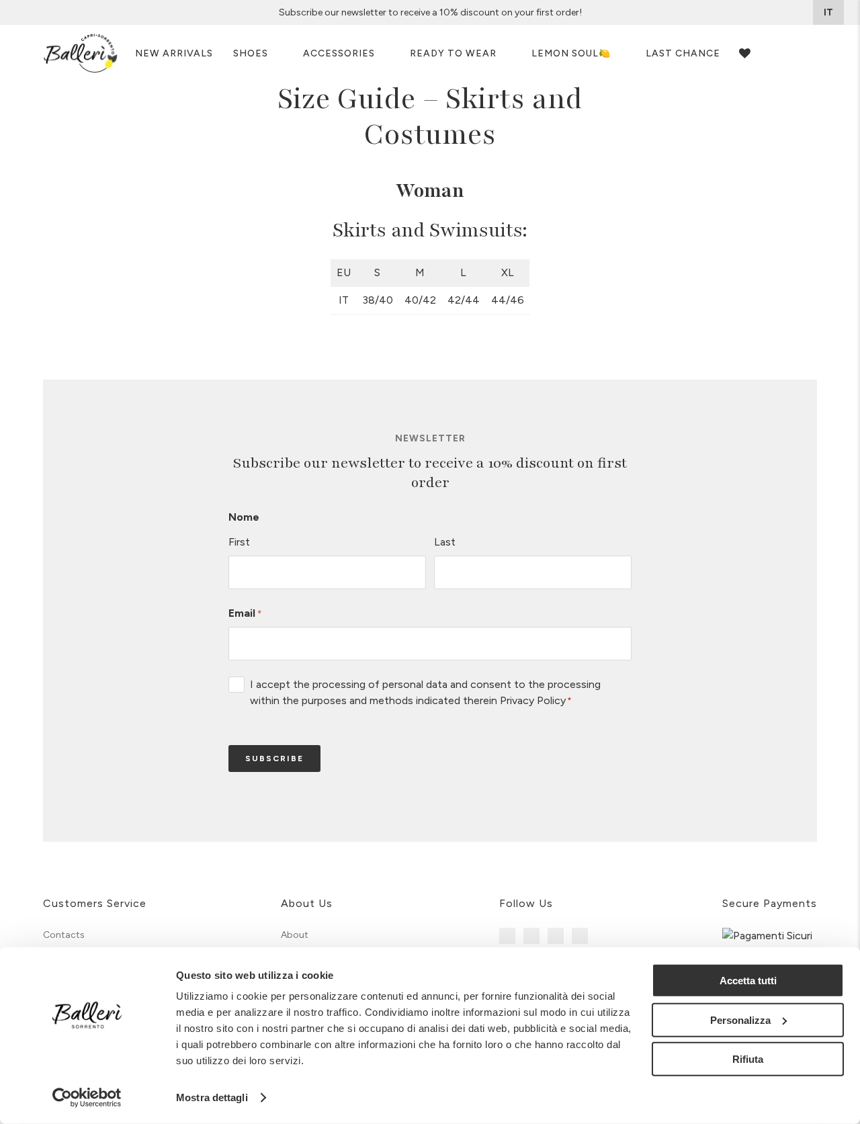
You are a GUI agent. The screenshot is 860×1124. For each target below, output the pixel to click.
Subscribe (274, 758)
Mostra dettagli (212, 1097)
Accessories (339, 53)
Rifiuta (747, 1059)
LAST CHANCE (683, 53)
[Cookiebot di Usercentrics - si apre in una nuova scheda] (87, 1098)
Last (445, 541)
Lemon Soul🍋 (571, 53)
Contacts (64, 935)
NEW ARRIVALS (174, 53)
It (828, 12)
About (294, 935)
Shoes (250, 53)
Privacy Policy (533, 700)
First (239, 541)
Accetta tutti (748, 980)
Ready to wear (453, 53)
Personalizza (740, 1019)
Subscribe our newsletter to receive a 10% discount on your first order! (430, 12)
